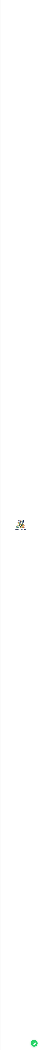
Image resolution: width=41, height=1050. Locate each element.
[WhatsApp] (34, 1043)
